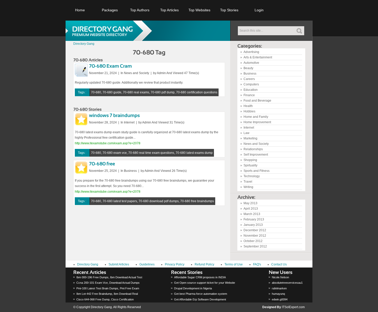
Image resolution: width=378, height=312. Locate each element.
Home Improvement (257, 122)
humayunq (278, 293)
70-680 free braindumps (197, 201)
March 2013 (252, 214)
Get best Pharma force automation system (200, 293)
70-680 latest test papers (120, 201)
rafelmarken (279, 288)
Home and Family (256, 117)
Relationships (253, 149)
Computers (251, 84)
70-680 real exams (136, 92)
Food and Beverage (257, 100)
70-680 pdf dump (163, 92)
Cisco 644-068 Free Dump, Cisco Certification (105, 299)
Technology (252, 176)
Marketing (250, 138)
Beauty (248, 68)
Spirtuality (250, 165)
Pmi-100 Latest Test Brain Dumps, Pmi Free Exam (107, 288)
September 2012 (255, 246)
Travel (248, 181)
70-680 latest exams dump (194, 153)
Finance (249, 95)
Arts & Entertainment (258, 57)
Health (248, 106)
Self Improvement (256, 154)
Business (250, 73)
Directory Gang (83, 44)
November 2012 (255, 235)
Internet (249, 127)
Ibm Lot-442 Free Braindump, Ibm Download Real (107, 293)
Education (251, 90)
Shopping (250, 160)
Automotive (251, 63)
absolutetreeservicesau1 (287, 282)
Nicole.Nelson (280, 277)
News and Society (256, 144)
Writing (248, 187)
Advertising (251, 52)
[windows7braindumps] (114, 115)
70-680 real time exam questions (151, 153)
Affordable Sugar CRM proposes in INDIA (200, 277)
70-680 (96, 92)
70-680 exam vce (115, 153)
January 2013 (253, 225)
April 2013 (251, 208)
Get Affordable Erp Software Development (200, 299)
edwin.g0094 (279, 299)
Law (246, 133)
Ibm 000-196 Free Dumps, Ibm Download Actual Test (109, 277)
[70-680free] (102, 163)
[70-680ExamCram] (110, 65)
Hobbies (249, 111)
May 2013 (250, 203)
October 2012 (253, 241)
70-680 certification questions (196, 92)
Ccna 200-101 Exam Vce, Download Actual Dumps (108, 282)
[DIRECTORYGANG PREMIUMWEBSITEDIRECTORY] (110, 31)
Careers (249, 79)
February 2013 (254, 219)
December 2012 (255, 230)
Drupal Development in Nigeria (193, 288)
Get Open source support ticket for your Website (204, 282)
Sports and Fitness (256, 171)
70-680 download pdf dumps (159, 201)
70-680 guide (112, 92)
